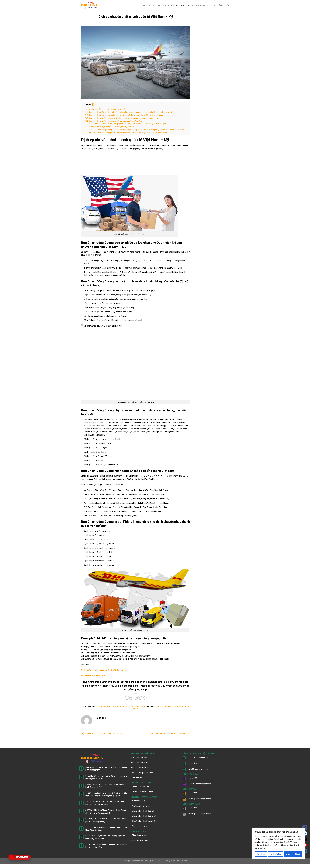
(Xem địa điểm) (97, 779)
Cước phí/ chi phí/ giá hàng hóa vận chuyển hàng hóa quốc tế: (111, 127)
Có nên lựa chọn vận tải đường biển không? (103, 733)
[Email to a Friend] (136, 698)
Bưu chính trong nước (162, 5)
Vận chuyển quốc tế (139, 706)
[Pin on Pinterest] (140, 698)
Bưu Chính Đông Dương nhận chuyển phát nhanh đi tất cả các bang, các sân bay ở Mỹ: (121, 118)
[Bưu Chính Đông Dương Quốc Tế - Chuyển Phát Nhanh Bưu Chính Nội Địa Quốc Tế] (89, 5)
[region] (278, 843)
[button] (93, 104)
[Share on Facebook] (127, 698)
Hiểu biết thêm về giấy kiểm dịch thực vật (168, 733)
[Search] (228, 5)
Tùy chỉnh (261, 854)
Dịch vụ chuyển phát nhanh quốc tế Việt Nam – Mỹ (103, 109)
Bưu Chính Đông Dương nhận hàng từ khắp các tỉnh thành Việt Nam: (114, 121)
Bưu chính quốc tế (184, 5)
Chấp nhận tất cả (293, 854)
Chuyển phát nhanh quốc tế (122, 706)
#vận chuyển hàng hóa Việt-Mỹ (165, 706)
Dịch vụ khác (200, 5)
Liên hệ (220, 5)
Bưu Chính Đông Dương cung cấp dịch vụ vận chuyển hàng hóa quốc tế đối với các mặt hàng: (124, 115)
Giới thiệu (147, 5)
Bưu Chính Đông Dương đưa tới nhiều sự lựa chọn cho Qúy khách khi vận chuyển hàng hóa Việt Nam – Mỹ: (129, 112)
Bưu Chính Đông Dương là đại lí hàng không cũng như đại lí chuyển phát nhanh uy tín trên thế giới (125, 124)
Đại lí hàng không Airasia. (94, 535)
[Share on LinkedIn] (145, 698)
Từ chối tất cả (275, 854)
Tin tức (212, 5)
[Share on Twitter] (131, 698)
